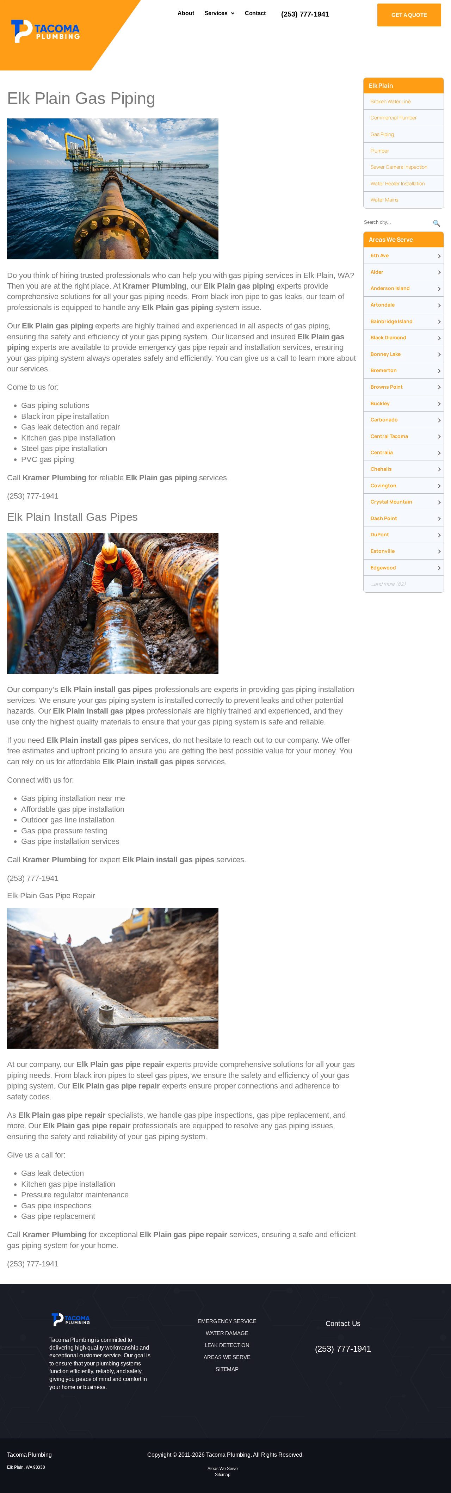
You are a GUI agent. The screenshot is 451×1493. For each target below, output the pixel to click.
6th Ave (379, 255)
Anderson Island (390, 288)
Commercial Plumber (393, 117)
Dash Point (384, 518)
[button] (219, 13)
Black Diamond (388, 337)
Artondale (382, 304)
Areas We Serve (223, 1468)
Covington (383, 485)
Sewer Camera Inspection (399, 167)
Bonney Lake (386, 354)
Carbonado (384, 419)
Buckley (380, 403)
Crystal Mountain (391, 501)
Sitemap (222, 1474)
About (186, 13)
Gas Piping (382, 134)
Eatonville (382, 551)
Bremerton (383, 370)
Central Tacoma (389, 436)
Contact (255, 13)
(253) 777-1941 (305, 14)
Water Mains (384, 199)
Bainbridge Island (391, 321)
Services (216, 13)
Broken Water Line (390, 101)
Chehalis (381, 468)
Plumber (380, 150)
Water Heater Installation (398, 183)
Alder (377, 272)
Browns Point (387, 386)
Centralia (382, 452)
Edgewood (383, 567)
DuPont (380, 534)
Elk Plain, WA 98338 (26, 1467)
